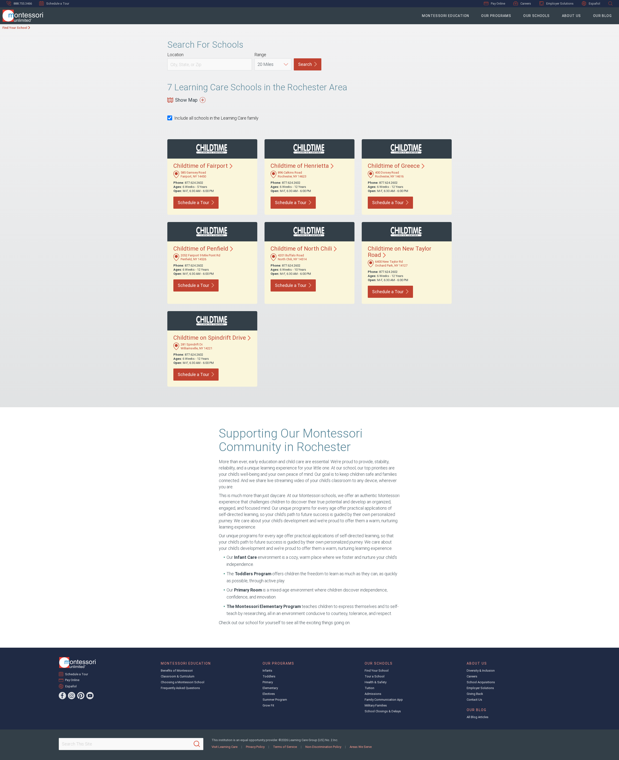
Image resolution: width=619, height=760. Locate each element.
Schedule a (193, 202)
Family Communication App (384, 699)
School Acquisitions (481, 682)
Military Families (376, 705)
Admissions (373, 694)
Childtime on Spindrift (209, 337)
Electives (269, 694)
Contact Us (474, 699)
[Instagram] (71, 695)
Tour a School (374, 676)
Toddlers (269, 676)
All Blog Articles (477, 717)
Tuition (369, 688)
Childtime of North (301, 248)
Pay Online (498, 3)
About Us (571, 16)
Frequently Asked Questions (180, 688)
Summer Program (275, 699)
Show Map (186, 100)
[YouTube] (90, 695)
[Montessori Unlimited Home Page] (77, 662)
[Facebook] (62, 695)
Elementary (270, 688)
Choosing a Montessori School (182, 682)
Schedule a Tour (57, 3)
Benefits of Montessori (177, 670)
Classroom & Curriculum (177, 676)
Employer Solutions (560, 3)
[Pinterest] (80, 695)
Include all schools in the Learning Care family (216, 118)
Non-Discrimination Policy (323, 747)
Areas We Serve (361, 747)
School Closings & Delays (383, 711)
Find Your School (14, 28)
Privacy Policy (255, 747)
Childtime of (200, 165)
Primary (268, 682)
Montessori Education (445, 16)
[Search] (197, 744)
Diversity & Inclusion (481, 670)
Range (260, 54)
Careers (525, 3)
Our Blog (602, 16)
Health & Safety (375, 682)
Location (175, 54)
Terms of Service (285, 747)
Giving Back (475, 694)
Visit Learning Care (224, 747)
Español (594, 3)
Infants (267, 670)
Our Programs (496, 16)
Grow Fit (268, 705)
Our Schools (536, 16)
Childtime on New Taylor (399, 251)
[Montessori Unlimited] (21, 15)
